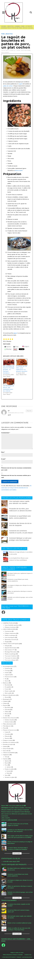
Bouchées (7, 707)
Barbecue (5, 683)
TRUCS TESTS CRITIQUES (10, 643)
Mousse (7, 713)
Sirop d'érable (7, 748)
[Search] (31, 12)
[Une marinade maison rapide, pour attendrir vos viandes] (4, 916)
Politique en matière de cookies (17, 952)
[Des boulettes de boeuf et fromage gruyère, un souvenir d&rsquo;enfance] (8, 362)
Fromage (7, 670)
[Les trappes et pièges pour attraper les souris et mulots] (4, 586)
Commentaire (5, 432)
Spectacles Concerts (10, 639)
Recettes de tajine (8, 744)
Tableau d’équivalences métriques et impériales (13, 954)
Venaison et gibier (10, 777)
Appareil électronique (10, 647)
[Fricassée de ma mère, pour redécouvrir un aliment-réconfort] (21, 362)
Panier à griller (9, 691)
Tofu (6, 756)
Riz (6, 678)
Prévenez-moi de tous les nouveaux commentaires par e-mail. (16, 469)
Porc (3, 34)
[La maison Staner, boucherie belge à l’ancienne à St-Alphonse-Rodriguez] (4, 848)
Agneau (7, 761)
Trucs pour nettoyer (10, 660)
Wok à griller (8, 693)
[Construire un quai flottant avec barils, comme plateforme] (4, 580)
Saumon (7, 738)
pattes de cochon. (8, 86)
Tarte (6, 715)
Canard (9, 771)
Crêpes (5, 703)
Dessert (5, 705)
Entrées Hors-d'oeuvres (9, 717)
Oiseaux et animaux (10, 627)
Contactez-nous (27, 954)
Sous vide (5, 750)
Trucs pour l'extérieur (10, 656)
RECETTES (9, 34)
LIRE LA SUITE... (6, 818)
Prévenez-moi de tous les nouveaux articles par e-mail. (16, 476)
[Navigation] (3, 12)
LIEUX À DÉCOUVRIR (9, 629)
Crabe (6, 732)
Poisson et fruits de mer (9, 730)
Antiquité (7, 645)
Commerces (8, 631)
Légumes (7, 674)
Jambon (9, 767)
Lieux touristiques (9, 637)
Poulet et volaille (9, 769)
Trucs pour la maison (10, 658)
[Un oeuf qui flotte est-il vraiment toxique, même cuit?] (4, 911)
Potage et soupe (7, 740)
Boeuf (6, 763)
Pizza (4, 728)
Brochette (7, 685)
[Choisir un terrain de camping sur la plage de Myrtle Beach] (4, 842)
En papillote (8, 687)
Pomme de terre (9, 676)
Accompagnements (8, 666)
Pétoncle (7, 736)
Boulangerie (6, 699)
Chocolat (7, 709)
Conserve (7, 668)
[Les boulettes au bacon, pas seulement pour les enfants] (8, 381)
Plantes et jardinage (10, 654)
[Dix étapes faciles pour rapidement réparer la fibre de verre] (4, 574)
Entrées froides (9, 722)
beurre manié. (19, 170)
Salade (5, 746)
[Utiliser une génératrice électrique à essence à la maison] (4, 592)
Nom (3, 452)
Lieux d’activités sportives (12, 625)
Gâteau (7, 711)
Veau (6, 775)
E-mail (3, 459)
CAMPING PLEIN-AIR (9, 623)
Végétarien (6, 754)
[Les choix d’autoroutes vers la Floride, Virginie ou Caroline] (4, 824)
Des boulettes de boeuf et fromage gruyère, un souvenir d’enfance (8, 369)
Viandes (5, 758)
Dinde (8, 773)
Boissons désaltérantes (9, 695)
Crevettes (7, 734)
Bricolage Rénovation (11, 652)
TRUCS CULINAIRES (9, 752)
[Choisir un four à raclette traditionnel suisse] (4, 922)
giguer (15, 333)
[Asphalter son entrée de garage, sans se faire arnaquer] (4, 598)
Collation (5, 701)
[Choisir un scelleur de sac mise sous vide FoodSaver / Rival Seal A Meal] (4, 928)
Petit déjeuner (7, 726)
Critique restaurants (10, 633)
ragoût (20, 83)
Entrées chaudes (9, 719)
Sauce (6, 680)
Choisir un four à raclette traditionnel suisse (19, 923)
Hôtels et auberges (10, 635)
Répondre (29, 410)
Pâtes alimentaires (8, 724)
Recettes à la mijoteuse (9, 742)
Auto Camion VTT (10, 649)
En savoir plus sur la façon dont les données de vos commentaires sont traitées (16, 487)
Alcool (6, 697)
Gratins (7, 672)
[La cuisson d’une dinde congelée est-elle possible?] (4, 905)
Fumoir (7, 689)
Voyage (7, 641)
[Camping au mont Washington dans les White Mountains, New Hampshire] (4, 830)
